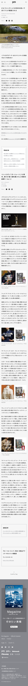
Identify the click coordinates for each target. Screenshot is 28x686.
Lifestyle (6, 182)
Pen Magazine (5, 636)
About (3, 638)
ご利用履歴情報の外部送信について (8, 671)
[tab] (2, 2)
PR (2, 182)
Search (10, 642)
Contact (9, 638)
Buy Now (13, 626)
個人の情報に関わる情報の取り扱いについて (10, 668)
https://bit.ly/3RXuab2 (8, 560)
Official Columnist (16, 636)
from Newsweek (11, 13)
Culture (3, 13)
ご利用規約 (3, 666)
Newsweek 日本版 (13, 139)
